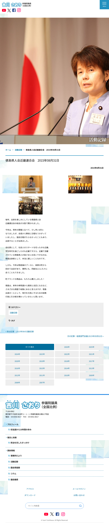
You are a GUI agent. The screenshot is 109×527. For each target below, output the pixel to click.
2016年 (17, 368)
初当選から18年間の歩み (21, 429)
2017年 (91, 361)
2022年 (67, 354)
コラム (13, 473)
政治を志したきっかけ (20, 442)
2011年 (42, 375)
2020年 (17, 361)
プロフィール (12, 424)
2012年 (17, 375)
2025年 (91, 347)
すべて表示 (29, 347)
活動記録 (13, 312)
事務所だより (16, 455)
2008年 (17, 382)
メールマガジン (79, 488)
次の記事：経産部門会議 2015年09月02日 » (85, 336)
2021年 (91, 354)
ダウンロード (30, 495)
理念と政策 (12, 437)
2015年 (42, 368)
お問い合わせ (79, 495)
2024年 (17, 354)
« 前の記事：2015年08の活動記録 (19, 331)
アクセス (30, 488)
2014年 (67, 368)
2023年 (42, 354)
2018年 (67, 361)
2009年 (91, 375)
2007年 (42, 382)
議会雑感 (14, 479)
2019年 (42, 361)
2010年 (67, 375)
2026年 (67, 347)
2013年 (91, 368)
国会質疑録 (15, 467)
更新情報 (11, 450)
